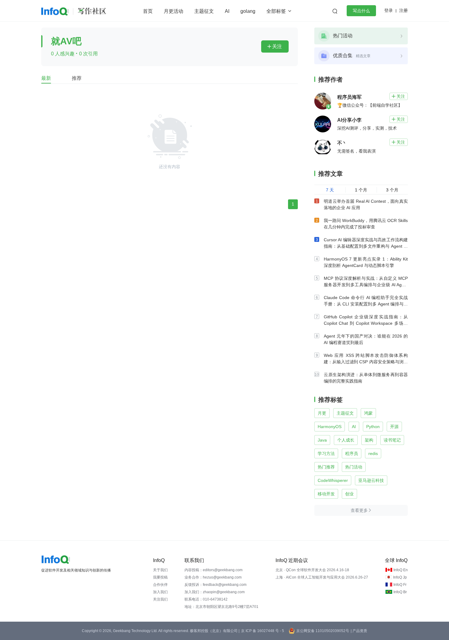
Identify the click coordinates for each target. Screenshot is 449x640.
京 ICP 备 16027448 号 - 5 (262, 631)
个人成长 (345, 440)
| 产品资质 (359, 631)
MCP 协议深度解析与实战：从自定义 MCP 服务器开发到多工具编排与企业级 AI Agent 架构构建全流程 (366, 285)
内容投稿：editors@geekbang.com (213, 570)
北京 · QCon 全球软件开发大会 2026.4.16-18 (312, 570)
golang (247, 11)
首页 (148, 11)
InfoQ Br (400, 592)
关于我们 (160, 570)
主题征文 (204, 11)
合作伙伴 (160, 585)
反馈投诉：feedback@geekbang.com (215, 585)
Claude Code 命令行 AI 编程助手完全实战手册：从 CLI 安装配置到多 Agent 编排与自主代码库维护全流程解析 (366, 304)
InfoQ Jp (400, 577)
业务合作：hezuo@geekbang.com (213, 577)
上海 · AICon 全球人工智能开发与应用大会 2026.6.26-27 (322, 577)
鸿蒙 (368, 413)
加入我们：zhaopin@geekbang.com (214, 592)
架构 (369, 440)
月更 (322, 413)
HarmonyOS (329, 426)
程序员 (351, 453)
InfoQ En (400, 570)
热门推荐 (326, 466)
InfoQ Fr (400, 585)
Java (322, 440)
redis (373, 453)
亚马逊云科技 (371, 480)
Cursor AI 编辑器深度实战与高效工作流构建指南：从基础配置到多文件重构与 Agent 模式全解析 (366, 246)
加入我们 (160, 592)
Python (373, 426)
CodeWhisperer (333, 480)
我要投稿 (160, 577)
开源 (394, 426)
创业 (349, 493)
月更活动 (173, 11)
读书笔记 (392, 440)
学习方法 (326, 453)
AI (227, 11)
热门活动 (353, 466)
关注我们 (160, 599)
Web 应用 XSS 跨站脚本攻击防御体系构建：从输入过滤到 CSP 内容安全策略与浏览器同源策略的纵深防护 (366, 362)
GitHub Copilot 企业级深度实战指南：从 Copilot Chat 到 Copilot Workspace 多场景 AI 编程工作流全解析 (366, 323)
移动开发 (326, 493)
